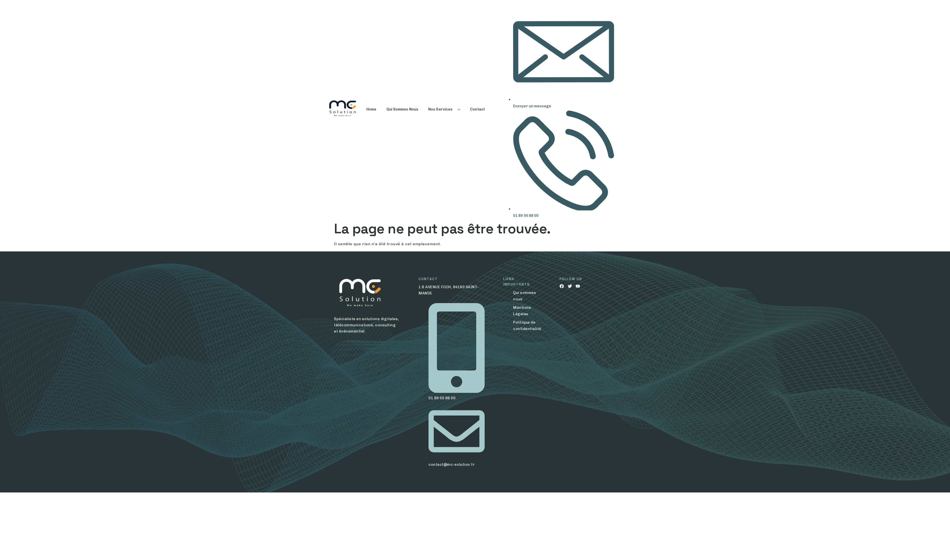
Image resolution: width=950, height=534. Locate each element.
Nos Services (440, 109)
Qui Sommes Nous (402, 109)
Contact (477, 109)
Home (371, 109)
